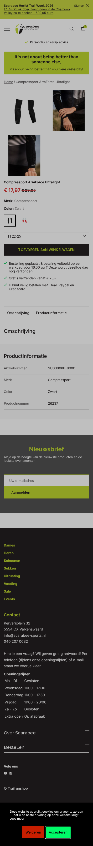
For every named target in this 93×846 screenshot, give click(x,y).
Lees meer (17, 819)
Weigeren (33, 832)
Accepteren (58, 832)
